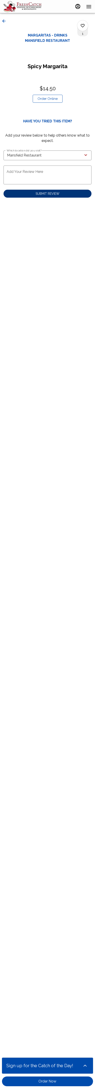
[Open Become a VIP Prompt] (85, 1065)
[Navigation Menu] (89, 6)
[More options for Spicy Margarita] (82, 25)
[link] (48, 99)
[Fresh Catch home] (23, 6)
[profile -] (77, 6)
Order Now (47, 1081)
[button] (5, 21)
